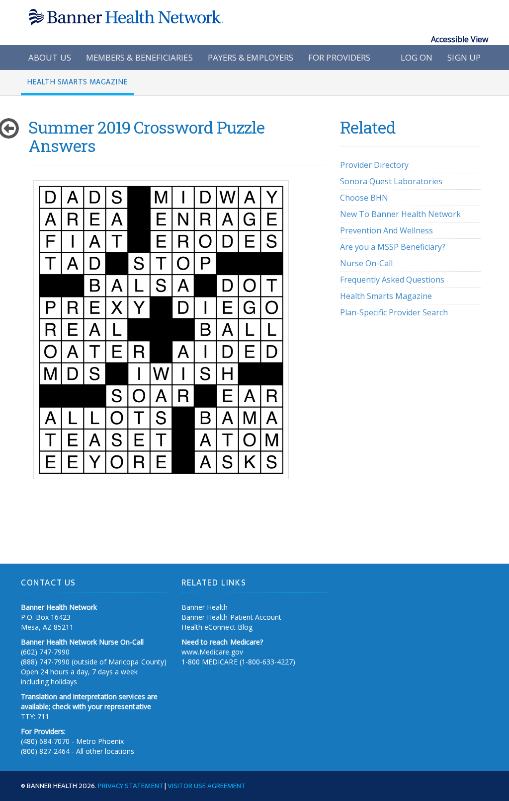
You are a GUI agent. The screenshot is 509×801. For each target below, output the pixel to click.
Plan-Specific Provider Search (394, 312)
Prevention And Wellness (386, 230)
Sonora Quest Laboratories (391, 181)
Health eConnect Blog (216, 627)
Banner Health (204, 607)
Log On (417, 57)
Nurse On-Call (366, 263)
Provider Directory (374, 164)
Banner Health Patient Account (231, 617)
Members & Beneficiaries (139, 57)
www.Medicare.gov (212, 651)
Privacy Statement (130, 785)
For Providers (339, 57)
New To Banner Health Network (400, 214)
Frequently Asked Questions (392, 279)
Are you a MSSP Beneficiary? (392, 246)
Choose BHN (364, 197)
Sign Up (464, 57)
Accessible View (459, 39)
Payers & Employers (251, 57)
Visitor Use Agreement (207, 785)
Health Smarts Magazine (386, 296)
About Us (49, 57)
